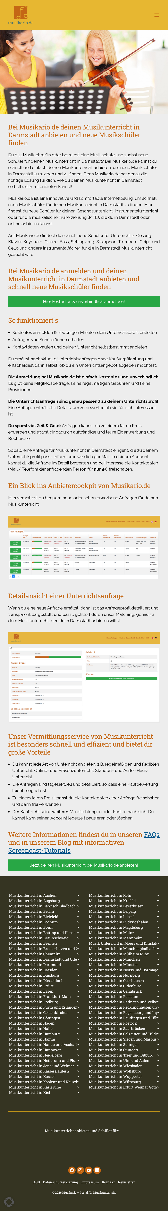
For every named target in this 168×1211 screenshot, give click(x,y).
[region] (84, 72)
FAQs (152, 834)
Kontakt (108, 1182)
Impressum (90, 1182)
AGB (36, 1182)
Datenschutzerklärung (60, 1182)
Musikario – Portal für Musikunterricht (89, 1192)
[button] (9, 1202)
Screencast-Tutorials (39, 850)
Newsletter (126, 1182)
